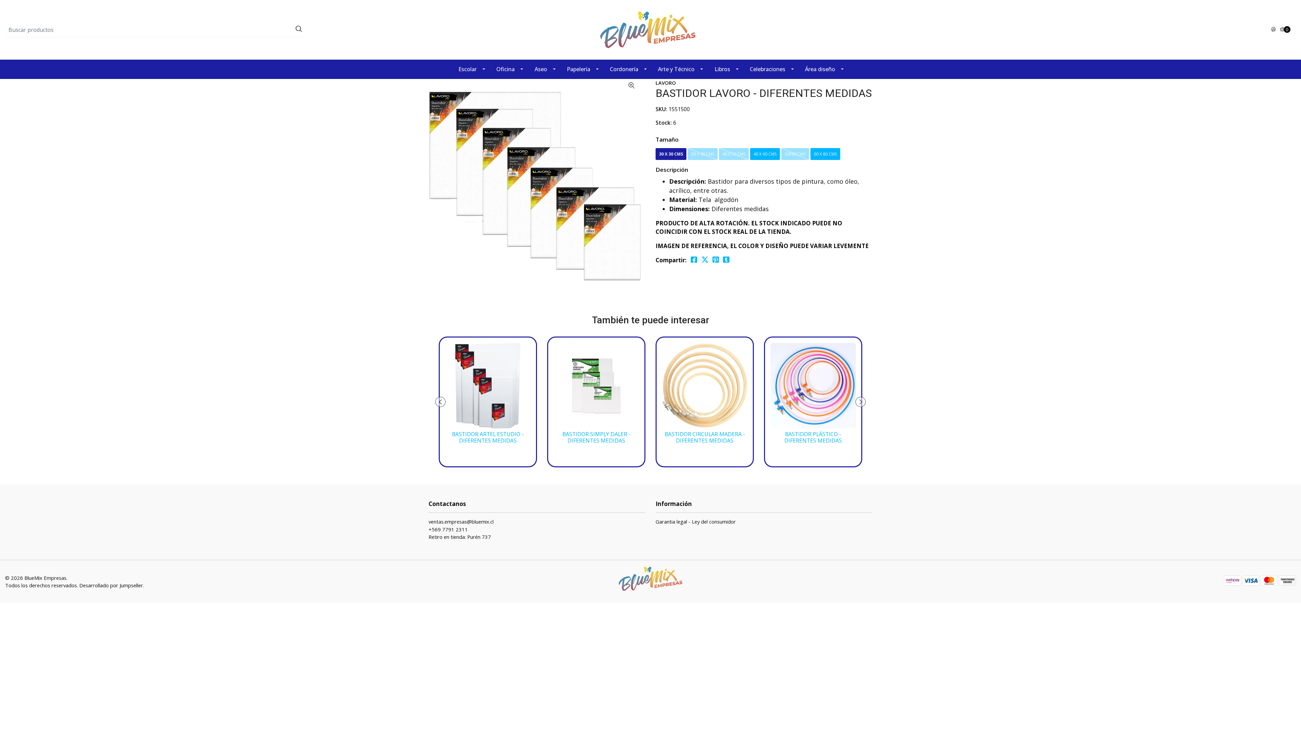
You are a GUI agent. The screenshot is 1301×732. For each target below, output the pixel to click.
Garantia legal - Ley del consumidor (696, 521)
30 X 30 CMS (671, 154)
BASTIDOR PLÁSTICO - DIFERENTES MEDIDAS (813, 437)
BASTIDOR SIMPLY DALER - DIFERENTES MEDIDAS (596, 437)
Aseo (541, 69)
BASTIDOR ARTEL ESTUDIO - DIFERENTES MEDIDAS (488, 437)
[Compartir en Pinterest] (716, 259)
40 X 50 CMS (733, 154)
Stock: (664, 122)
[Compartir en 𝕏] (704, 259)
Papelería (578, 69)
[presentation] (440, 402)
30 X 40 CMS (702, 154)
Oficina (505, 69)
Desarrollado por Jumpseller (111, 585)
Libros (722, 69)
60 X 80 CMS (825, 154)
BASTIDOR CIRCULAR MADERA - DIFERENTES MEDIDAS (705, 437)
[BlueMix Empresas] (650, 29)
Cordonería (624, 69)
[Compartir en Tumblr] (726, 259)
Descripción (672, 170)
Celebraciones (767, 69)
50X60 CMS (795, 154)
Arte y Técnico (676, 69)
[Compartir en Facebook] (694, 259)
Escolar (467, 69)
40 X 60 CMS (765, 154)
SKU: (661, 109)
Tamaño (667, 139)
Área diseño (820, 69)
